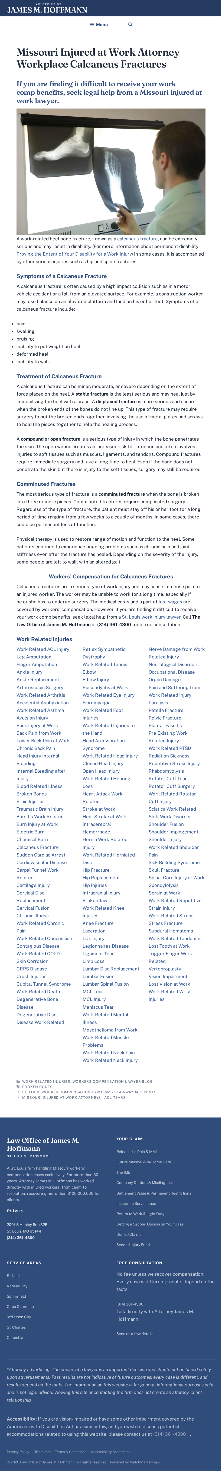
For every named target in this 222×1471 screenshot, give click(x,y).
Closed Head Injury (103, 763)
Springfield (16, 1296)
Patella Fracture (166, 710)
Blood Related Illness (40, 786)
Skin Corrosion (32, 961)
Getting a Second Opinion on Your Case (150, 1224)
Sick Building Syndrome (174, 862)
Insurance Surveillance (136, 1203)
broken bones (37, 1087)
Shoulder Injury (165, 839)
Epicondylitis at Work (105, 687)
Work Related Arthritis (41, 695)
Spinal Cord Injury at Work (177, 877)
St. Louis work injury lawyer (151, 617)
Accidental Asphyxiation (43, 702)
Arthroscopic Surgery (40, 687)
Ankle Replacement (38, 679)
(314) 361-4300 (21, 1238)
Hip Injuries (95, 885)
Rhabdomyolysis (166, 771)
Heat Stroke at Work (105, 816)
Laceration (94, 931)
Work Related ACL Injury (43, 649)
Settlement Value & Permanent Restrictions (153, 1193)
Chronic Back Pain (36, 748)
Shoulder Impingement (173, 832)
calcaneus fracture (137, 238)
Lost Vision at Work (169, 984)
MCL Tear (93, 991)
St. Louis (14, 1275)
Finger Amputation (37, 664)
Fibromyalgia (96, 702)
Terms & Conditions (71, 1452)
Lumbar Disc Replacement (111, 969)
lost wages (170, 601)
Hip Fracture (96, 870)
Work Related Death (38, 991)
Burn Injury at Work (37, 824)
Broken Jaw (95, 900)
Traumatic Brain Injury (40, 809)
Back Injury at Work (37, 725)
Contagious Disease (38, 946)
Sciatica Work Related (172, 809)
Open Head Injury (101, 771)
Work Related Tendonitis (175, 938)
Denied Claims (128, 1234)
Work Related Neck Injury (110, 1060)
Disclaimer (42, 1452)
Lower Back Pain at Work (43, 740)
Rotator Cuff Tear (168, 778)
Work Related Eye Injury (109, 695)
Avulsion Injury (32, 718)
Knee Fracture (98, 923)
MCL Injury (94, 999)
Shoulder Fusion (166, 824)
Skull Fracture (164, 870)
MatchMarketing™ (145, 1462)
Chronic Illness (33, 915)
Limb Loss (94, 961)
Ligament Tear (98, 953)
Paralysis (158, 702)
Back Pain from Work (39, 733)
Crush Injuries (32, 976)
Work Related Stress (171, 915)
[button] (130, 25)
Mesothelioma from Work (110, 1030)
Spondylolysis (164, 885)
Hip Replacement (101, 877)
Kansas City (17, 1286)
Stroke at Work (99, 809)
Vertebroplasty (165, 969)
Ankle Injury (30, 672)
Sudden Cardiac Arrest (41, 855)
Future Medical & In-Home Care (143, 1162)
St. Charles (16, 1327)
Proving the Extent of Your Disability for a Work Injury (74, 254)
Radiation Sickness (169, 756)
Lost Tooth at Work (169, 946)
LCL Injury (94, 938)
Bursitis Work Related (40, 816)
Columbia (15, 1337)
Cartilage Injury (33, 885)
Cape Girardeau (20, 1306)
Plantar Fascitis (165, 725)
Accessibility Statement (110, 1452)
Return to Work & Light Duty (140, 1214)
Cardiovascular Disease (42, 862)
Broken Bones (32, 794)
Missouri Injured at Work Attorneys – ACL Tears (74, 1098)
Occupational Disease (172, 672)
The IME (123, 1172)
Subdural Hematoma (171, 931)
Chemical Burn (32, 839)
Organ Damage (165, 679)
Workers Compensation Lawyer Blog (113, 1082)
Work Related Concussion (44, 938)
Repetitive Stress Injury (174, 763)
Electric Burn (31, 832)
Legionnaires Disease (106, 946)
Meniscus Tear (98, 1007)
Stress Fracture (166, 923)
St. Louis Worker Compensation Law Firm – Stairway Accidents (89, 1092)
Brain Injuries (31, 801)
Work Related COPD (38, 953)
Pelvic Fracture (165, 718)
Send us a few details (134, 1334)
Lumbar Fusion (99, 976)
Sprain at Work (164, 893)
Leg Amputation (34, 657)
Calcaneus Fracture (38, 847)
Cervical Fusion (33, 908)
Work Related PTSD (170, 748)
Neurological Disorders (174, 664)
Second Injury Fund (133, 1245)
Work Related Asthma (40, 710)
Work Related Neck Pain (109, 1052)
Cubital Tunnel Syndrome (44, 984)
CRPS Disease (32, 969)
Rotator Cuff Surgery (172, 786)
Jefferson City (19, 1317)
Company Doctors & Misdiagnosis (145, 1182)
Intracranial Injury (101, 893)
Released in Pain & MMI (136, 1152)
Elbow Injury (96, 679)
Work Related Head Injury (110, 756)
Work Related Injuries (46, 1082)
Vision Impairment (168, 976)
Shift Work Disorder (170, 816)
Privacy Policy (18, 1452)
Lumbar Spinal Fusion (106, 984)
